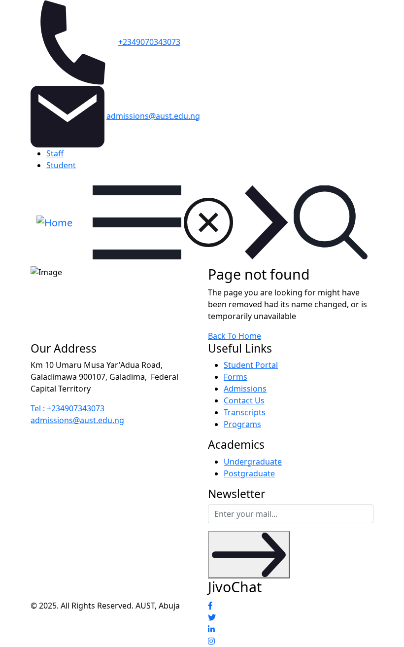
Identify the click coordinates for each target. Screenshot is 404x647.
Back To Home (234, 335)
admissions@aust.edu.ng (153, 115)
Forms (235, 376)
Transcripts (245, 412)
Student (61, 165)
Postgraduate (249, 473)
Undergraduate (253, 461)
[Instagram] (290, 641)
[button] (331, 222)
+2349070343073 (149, 41)
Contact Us (244, 400)
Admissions (245, 388)
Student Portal (251, 364)
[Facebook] (290, 605)
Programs (242, 424)
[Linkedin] (290, 629)
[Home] (54, 222)
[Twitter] (290, 617)
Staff (55, 153)
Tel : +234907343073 (67, 408)
